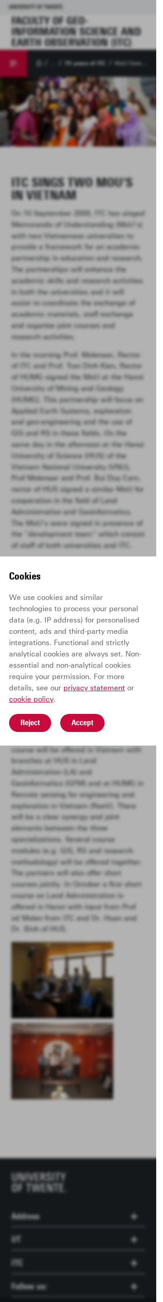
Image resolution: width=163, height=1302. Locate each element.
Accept (82, 722)
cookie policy (31, 699)
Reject (30, 722)
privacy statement (94, 688)
